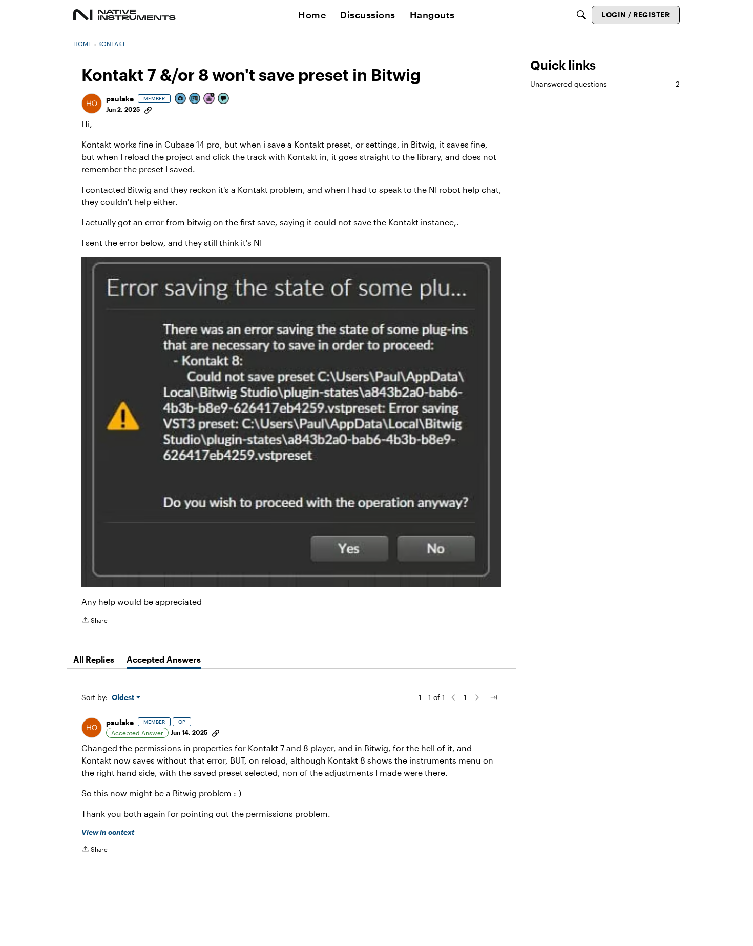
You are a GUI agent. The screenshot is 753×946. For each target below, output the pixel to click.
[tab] (93, 659)
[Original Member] (195, 99)
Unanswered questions (605, 83)
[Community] (124, 14)
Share (94, 621)
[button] (91, 103)
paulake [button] (120, 98)
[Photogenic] (181, 99)
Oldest (124, 698)
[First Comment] (224, 99)
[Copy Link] (148, 109)
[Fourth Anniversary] (209, 99)
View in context (107, 832)
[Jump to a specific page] (493, 697)
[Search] (581, 15)
